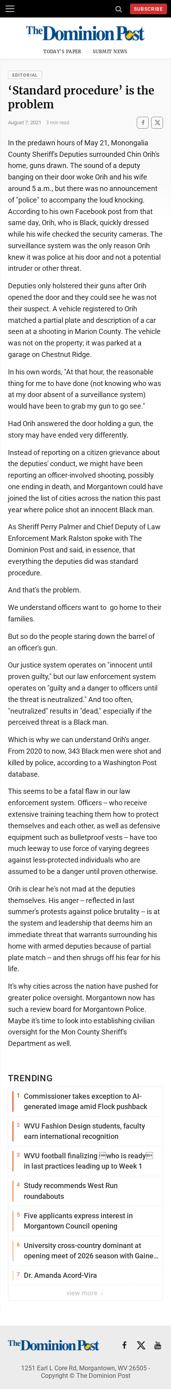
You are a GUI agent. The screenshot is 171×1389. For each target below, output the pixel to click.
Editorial (25, 75)
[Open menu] (10, 9)
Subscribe (148, 9)
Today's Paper (62, 51)
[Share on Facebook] (142, 122)
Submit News (110, 51)
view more (82, 1293)
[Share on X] (157, 122)
